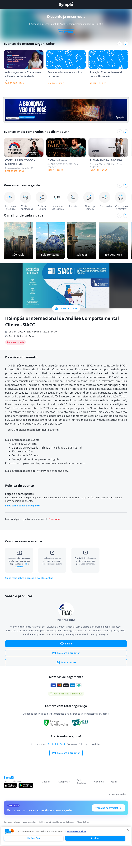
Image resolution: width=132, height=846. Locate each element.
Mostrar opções (119, 794)
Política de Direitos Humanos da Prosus (56, 822)
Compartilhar (68, 308)
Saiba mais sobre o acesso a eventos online (29, 578)
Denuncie (54, 519)
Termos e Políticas (12, 822)
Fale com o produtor (68, 652)
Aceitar (95, 838)
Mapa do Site (83, 822)
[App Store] (10, 785)
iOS (26, 563)
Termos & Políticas (76, 831)
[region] (66, 836)
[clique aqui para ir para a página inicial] (66, 4)
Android (19, 566)
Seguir (68, 643)
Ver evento (66, 32)
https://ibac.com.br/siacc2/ (53, 471)
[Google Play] (26, 785)
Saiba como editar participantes (23, 505)
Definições (33, 838)
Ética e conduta (30, 822)
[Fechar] (127, 829)
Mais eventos (68, 662)
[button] (9, 831)
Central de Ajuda (57, 744)
